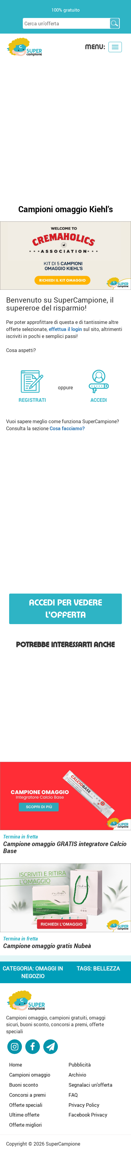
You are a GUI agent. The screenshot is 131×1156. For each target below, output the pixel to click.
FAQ (73, 1095)
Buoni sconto (23, 1084)
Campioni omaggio (29, 1074)
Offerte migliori (25, 1124)
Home (15, 1064)
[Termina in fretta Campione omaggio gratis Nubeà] (65, 898)
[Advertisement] (65, 125)
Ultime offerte (24, 1114)
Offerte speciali (25, 1105)
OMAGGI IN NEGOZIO (42, 972)
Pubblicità (80, 1064)
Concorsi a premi (27, 1095)
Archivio (77, 1074)
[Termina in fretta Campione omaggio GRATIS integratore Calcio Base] (65, 797)
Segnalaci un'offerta (90, 1084)
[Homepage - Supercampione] (26, 999)
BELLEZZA (106, 968)
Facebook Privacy (88, 1114)
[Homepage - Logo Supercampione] (24, 46)
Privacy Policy (84, 1105)
